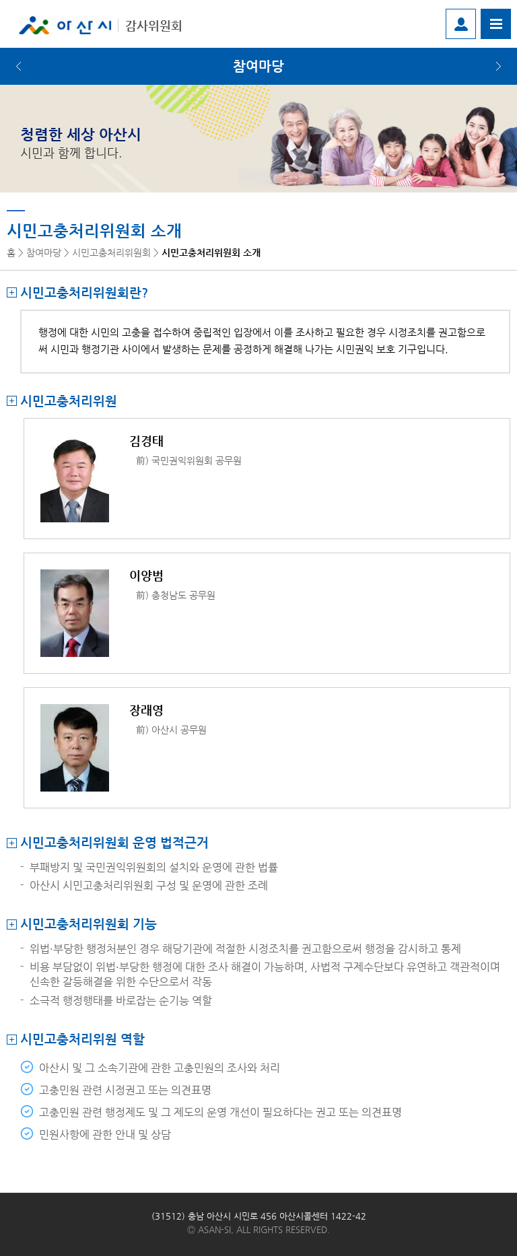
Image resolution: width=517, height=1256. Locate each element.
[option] (258, 66)
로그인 (461, 24)
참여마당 (258, 66)
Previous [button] (18, 66)
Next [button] (498, 66)
